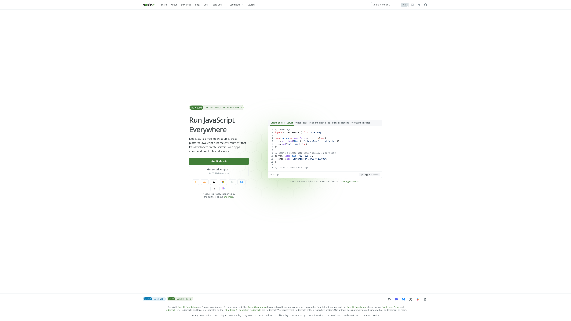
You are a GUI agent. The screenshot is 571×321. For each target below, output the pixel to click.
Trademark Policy (390, 307)
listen (286, 156)
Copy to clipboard (371, 174)
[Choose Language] (419, 4)
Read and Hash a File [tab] (319, 122)
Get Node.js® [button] (218, 161)
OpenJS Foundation (187, 307)
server (285, 138)
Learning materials (349, 181)
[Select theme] (412, 4)
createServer (293, 132)
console (281, 159)
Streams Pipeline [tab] (340, 122)
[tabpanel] (325, 152)
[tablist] (325, 123)
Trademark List (171, 310)
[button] (219, 171)
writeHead (287, 141)
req (311, 138)
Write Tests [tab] (301, 122)
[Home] (149, 5)
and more (228, 196)
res (317, 138)
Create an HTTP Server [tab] (282, 122)
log (288, 159)
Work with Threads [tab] (361, 122)
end (284, 144)
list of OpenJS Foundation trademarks (242, 310)
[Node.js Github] (425, 4)
